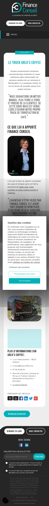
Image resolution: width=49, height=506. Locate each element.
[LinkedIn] (26, 398)
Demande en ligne (15, 23)
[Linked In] (27, 445)
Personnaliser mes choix (24, 274)
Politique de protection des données (24, 500)
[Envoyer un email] (10, 398)
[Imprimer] (15, 398)
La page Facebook (20, 385)
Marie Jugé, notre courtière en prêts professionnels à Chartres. (23, 190)
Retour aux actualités (17, 414)
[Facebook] (21, 398)
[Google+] (36, 398)
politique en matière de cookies (26, 262)
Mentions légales (22, 497)
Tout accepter (25, 280)
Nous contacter (34, 23)
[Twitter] (31, 398)
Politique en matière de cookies (24, 503)
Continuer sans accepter (19, 267)
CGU (32, 497)
